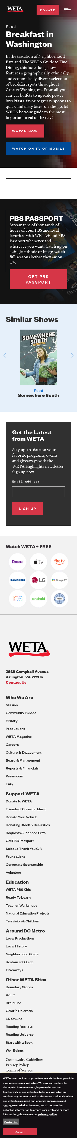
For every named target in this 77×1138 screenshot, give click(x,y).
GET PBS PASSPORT (38, 279)
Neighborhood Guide (22, 954)
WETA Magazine (19, 736)
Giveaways (14, 969)
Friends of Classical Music (26, 809)
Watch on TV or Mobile (38, 148)
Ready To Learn (18, 897)
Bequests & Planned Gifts (26, 832)
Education (17, 882)
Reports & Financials (22, 768)
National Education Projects (28, 913)
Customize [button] (11, 1122)
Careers (12, 744)
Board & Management (23, 760)
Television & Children (22, 921)
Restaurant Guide (20, 961)
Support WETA (23, 793)
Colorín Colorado (19, 1010)
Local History (16, 946)
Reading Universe (20, 1034)
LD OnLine (14, 1018)
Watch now (25, 131)
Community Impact (21, 712)
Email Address (26, 481)
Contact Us (16, 682)
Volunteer (13, 872)
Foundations (15, 856)
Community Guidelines (24, 1059)
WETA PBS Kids (18, 889)
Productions (15, 728)
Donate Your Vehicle (22, 816)
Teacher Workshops (21, 905)
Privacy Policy (17, 1064)
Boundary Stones (19, 986)
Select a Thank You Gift (24, 848)
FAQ (9, 783)
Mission (12, 704)
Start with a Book (19, 1042)
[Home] (15, 10)
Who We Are (19, 697)
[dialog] (38, 1105)
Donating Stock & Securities (28, 824)
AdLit (10, 994)
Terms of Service (19, 1070)
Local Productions (20, 938)
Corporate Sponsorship (24, 864)
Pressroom (14, 776)
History (12, 720)
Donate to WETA (19, 801)
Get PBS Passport (20, 840)
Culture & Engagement (23, 752)
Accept (20, 1131)
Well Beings (15, 1050)
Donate (47, 10)
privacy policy (47, 1114)
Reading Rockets (19, 1026)
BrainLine (13, 1002)
